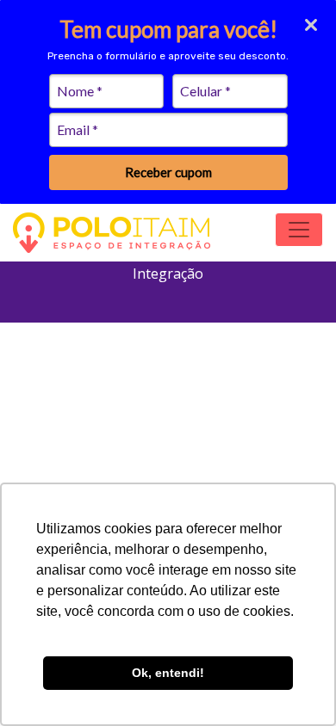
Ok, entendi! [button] (168, 673)
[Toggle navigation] (299, 229)
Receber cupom (168, 172)
